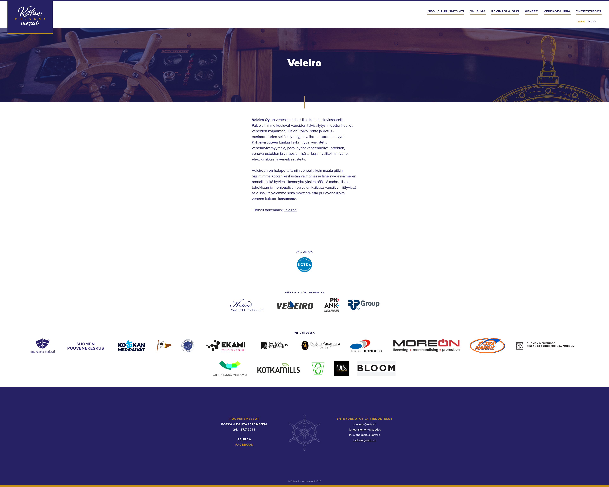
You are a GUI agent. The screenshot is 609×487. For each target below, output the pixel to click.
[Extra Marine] (487, 345)
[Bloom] (376, 368)
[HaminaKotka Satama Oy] (366, 345)
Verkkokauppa (557, 11)
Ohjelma (478, 11)
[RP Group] (364, 305)
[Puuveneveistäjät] (42, 345)
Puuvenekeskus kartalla (364, 435)
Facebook (244, 444)
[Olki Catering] (341, 368)
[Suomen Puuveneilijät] (187, 345)
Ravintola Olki (505, 11)
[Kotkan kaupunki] (304, 264)
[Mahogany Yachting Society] (163, 345)
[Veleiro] (294, 305)
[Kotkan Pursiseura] (321, 345)
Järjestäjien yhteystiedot (365, 429)
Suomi (581, 21)
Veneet (531, 11)
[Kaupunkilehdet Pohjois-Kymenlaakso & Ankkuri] (331, 305)
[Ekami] (226, 345)
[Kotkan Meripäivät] (131, 345)
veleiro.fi (290, 210)
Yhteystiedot (589, 11)
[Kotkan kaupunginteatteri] (274, 345)
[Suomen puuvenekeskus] (85, 345)
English (592, 21)
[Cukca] (318, 368)
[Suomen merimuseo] (545, 345)
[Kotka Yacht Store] (246, 305)
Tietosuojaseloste (364, 440)
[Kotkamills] (278, 368)
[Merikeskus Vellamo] (230, 368)
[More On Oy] (426, 345)
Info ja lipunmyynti (445, 11)
